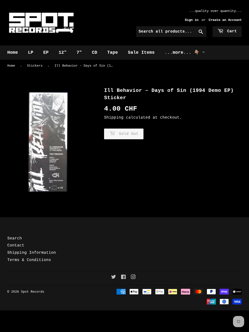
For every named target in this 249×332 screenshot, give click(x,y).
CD (94, 52)
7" (79, 52)
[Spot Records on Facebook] (123, 278)
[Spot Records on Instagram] (133, 278)
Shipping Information (31, 253)
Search (14, 238)
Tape (112, 52)
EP (46, 52)
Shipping (114, 117)
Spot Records (32, 292)
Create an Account (225, 20)
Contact (15, 245)
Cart (231, 31)
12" (63, 52)
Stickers (35, 66)
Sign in (191, 20)
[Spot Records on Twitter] (113, 278)
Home (12, 52)
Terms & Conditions (29, 260)
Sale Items (141, 52)
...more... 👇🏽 (183, 52)
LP (30, 52)
